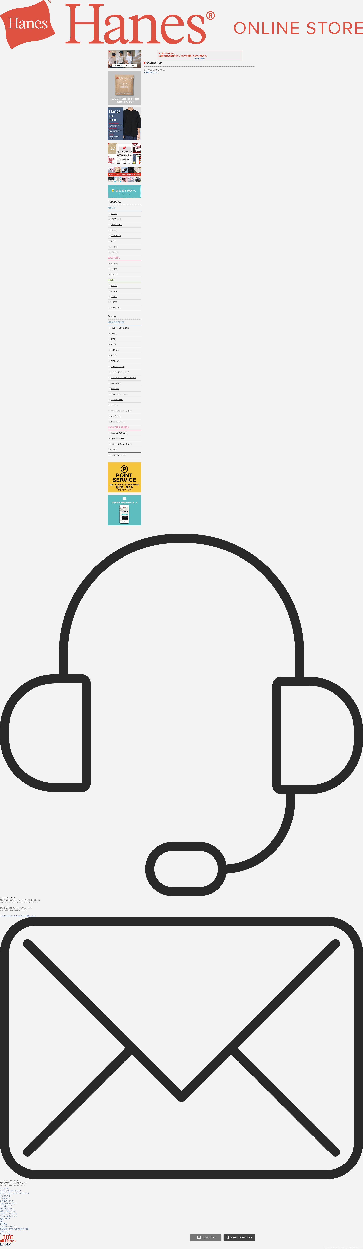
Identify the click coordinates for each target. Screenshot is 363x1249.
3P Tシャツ (115, 350)
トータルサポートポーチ (120, 372)
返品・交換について (7, 1211)
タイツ (113, 241)
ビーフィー (115, 389)
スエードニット (117, 400)
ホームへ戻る (200, 58)
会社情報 (3, 1224)
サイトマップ (5, 1234)
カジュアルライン (117, 422)
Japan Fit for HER (117, 439)
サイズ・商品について (8, 1216)
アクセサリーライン (118, 455)
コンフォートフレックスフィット (123, 378)
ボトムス (114, 214)
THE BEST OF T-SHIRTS (120, 328)
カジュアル (115, 252)
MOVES (114, 356)
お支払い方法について (8, 1203)
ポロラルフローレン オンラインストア (14, 1193)
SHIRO (113, 334)
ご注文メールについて (8, 1213)
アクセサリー (116, 308)
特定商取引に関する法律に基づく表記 (14, 1229)
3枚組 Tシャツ (116, 219)
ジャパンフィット (117, 367)
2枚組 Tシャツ (116, 225)
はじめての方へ (6, 1196)
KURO (113, 339)
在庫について (5, 1218)
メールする (4, 1188)
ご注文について (6, 1206)
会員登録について (7, 1201)
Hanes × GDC (116, 383)
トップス (114, 269)
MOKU (113, 345)
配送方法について (7, 1208)
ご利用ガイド (5, 1198)
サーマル (114, 405)
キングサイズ (116, 416)
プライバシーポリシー (8, 1226)
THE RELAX (115, 361)
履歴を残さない (152, 72)
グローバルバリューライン (121, 411)
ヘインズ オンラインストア (10, 1190)
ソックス (114, 247)
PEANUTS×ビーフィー (119, 394)
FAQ (1, 1221)
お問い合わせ (5, 1231)
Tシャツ (114, 230)
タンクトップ (116, 236)
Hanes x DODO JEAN (119, 433)
